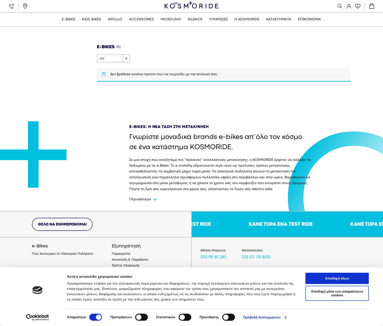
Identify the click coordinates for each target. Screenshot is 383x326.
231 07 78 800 (256, 257)
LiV (102, 58)
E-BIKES (68, 19)
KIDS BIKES (91, 19)
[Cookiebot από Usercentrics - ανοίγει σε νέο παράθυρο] (37, 317)
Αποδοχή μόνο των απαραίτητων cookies (337, 293)
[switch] (141, 317)
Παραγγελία (121, 254)
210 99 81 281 (213, 257)
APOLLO (115, 19)
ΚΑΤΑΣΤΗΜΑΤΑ (278, 19)
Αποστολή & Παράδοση (130, 259)
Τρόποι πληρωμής (126, 265)
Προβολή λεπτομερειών (262, 317)
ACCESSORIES (141, 19)
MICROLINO (171, 19)
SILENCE (195, 19)
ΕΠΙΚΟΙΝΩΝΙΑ (309, 19)
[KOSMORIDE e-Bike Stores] (191, 4)
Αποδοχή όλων (337, 278)
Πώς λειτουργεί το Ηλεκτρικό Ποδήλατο (62, 254)
